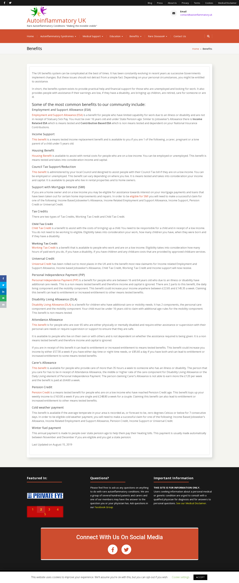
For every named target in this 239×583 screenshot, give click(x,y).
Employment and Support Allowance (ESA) (57, 115)
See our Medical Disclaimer (191, 503)
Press (160, 2)
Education (115, 36)
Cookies (209, 2)
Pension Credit (41, 392)
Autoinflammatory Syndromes (57, 36)
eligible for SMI (139, 196)
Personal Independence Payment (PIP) (55, 280)
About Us (172, 2)
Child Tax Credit (41, 228)
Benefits (134, 36)
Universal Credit (41, 264)
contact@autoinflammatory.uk (196, 15)
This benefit (39, 139)
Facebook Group (104, 507)
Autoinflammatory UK (56, 20)
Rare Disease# (156, 36)
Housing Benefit (42, 156)
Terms (197, 2)
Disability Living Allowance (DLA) (51, 304)
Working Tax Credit (44, 247)
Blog (150, 2)
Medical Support (92, 36)
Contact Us (180, 36)
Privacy (185, 2)
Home (30, 36)
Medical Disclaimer (227, 2)
